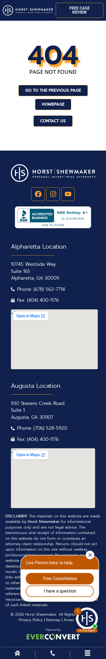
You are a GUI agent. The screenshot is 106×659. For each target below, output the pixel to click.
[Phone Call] (52, 654)
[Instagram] (53, 194)
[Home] (17, 654)
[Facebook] (38, 194)
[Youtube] (68, 194)
